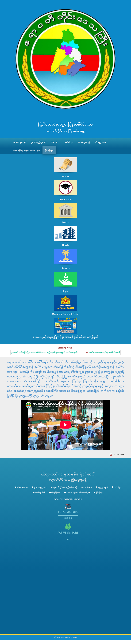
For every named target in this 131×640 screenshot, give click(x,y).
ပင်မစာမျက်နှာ (19, 142)
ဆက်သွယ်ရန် (84, 142)
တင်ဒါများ (69, 142)
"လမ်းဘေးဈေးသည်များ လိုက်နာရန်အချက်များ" (99, 352)
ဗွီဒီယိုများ (49, 150)
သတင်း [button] (54, 142)
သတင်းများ (87, 487)
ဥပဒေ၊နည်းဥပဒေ (38, 142)
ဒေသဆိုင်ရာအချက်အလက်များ (26, 150)
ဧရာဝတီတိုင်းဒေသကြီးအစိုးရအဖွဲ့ (65, 487)
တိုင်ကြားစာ (100, 142)
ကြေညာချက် (103, 487)
